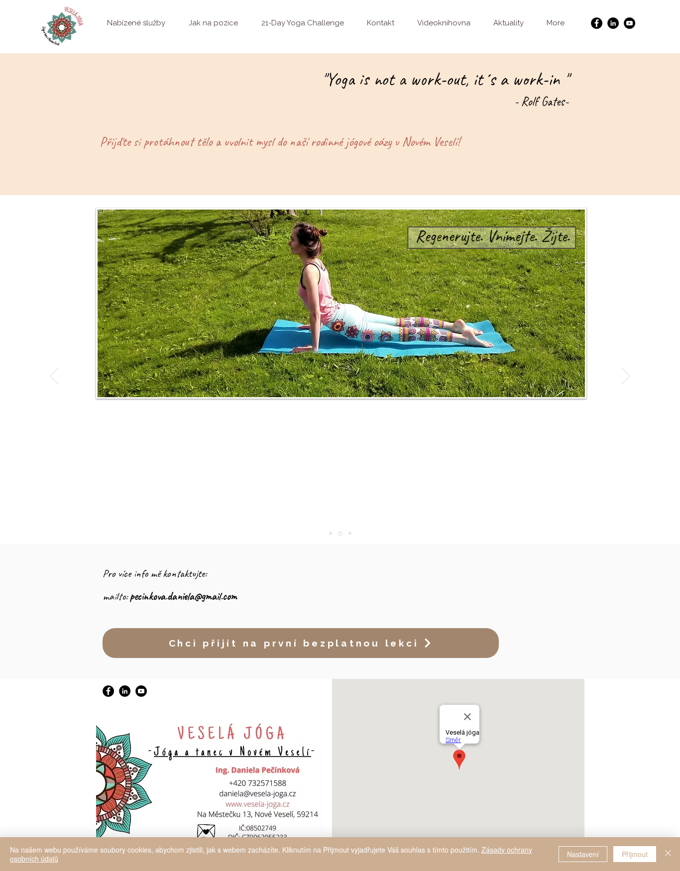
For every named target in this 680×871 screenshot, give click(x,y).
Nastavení (583, 854)
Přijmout (635, 854)
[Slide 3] (349, 533)
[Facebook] (596, 23)
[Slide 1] (330, 533)
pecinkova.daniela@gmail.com (183, 596)
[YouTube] (629, 23)
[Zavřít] (668, 854)
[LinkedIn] (613, 23)
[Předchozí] (54, 376)
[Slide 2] (340, 533)
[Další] (625, 376)
